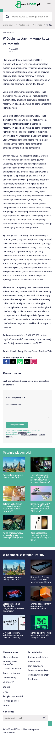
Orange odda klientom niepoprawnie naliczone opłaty (41, 606)
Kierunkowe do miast (38, 670)
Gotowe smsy (9, 677)
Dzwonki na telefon (12, 668)
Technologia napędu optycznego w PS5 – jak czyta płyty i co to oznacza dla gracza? (40, 478)
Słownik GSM (34, 661)
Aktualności (37, 25)
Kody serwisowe (35, 666)
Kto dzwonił (33, 679)
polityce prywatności (29, 435)
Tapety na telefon (11, 673)
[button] (48, 7)
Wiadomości (24, 25)
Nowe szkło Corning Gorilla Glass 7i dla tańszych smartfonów (41, 579)
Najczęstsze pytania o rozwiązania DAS (13, 476)
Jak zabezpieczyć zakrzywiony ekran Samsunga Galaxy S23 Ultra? (41, 536)
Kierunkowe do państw (38, 674)
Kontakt (6, 705)
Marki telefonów (10, 657)
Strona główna (9, 25)
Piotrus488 (13, 49)
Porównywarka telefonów (10, 663)
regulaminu (22, 433)
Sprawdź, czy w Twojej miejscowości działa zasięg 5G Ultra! (41, 635)
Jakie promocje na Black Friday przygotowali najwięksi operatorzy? (13, 607)
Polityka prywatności (13, 696)
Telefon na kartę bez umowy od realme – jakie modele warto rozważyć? (12, 507)
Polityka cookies (11, 701)
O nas (6, 692)
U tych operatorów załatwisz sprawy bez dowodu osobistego (13, 635)
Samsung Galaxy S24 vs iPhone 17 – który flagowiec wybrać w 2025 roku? (40, 507)
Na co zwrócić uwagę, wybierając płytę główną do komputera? (13, 535)
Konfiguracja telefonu (38, 657)
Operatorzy (8, 682)
